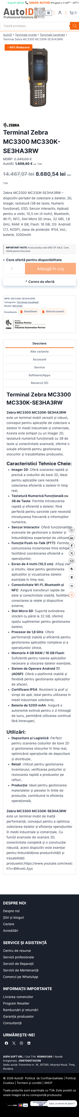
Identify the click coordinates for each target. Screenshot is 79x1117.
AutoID (7, 34)
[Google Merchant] (72, 586)
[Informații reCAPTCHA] (72, 577)
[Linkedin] (29, 1043)
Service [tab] (39, 367)
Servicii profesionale (18, 957)
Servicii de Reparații (18, 964)
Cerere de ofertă (41, 282)
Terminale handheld (52, 34)
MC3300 (17, 305)
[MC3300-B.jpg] (39, 79)
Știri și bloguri (13, 917)
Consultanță (12, 1023)
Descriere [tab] (39, 343)
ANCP (48, 1083)
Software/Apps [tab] (39, 375)
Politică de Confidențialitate (44, 1078)
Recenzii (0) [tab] (39, 383)
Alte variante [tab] (39, 351)
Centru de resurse (17, 951)
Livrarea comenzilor (18, 997)
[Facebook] (72, 545)
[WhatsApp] (72, 530)
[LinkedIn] (72, 538)
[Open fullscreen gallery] (72, 112)
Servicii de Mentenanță (21, 970)
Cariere (8, 924)
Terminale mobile (26, 34)
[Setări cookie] (72, 568)
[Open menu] (48, 13)
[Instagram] (21, 1043)
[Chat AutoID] (72, 594)
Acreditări (10, 931)
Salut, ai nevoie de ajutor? (62, 1103)
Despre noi (11, 911)
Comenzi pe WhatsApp (20, 977)
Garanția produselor (18, 1016)
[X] (72, 553)
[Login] (60, 12)
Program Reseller (16, 1003)
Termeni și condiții (29, 1083)
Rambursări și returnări (20, 1010)
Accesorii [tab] (39, 359)
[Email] (72, 561)
